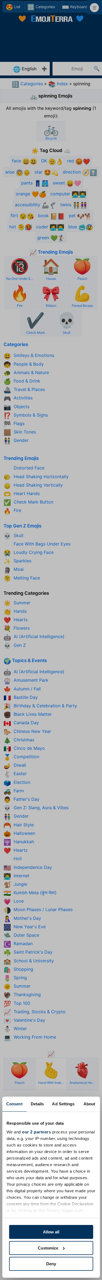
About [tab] (89, 1104)
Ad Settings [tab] (63, 1104)
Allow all (51, 1232)
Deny (51, 1263)
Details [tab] (37, 1104)
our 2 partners (36, 1132)
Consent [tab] (14, 1104)
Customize (48, 1248)
